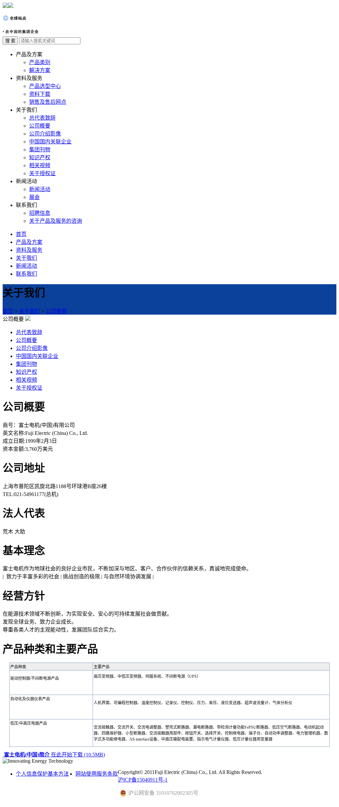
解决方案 (39, 70)
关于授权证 (42, 173)
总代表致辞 (42, 118)
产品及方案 (29, 242)
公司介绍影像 (45, 133)
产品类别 (39, 62)
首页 (21, 234)
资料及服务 (29, 250)
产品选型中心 (45, 86)
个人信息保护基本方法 (42, 774)
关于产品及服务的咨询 (55, 221)
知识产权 (39, 157)
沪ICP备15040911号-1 (143, 780)
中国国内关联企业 (50, 141)
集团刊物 (39, 149)
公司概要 (39, 126)
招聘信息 (39, 213)
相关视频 (39, 165)
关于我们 (26, 258)
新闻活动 (39, 189)
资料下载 (39, 94)
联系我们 (26, 274)
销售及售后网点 (47, 102)
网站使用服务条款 (96, 774)
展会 (34, 197)
